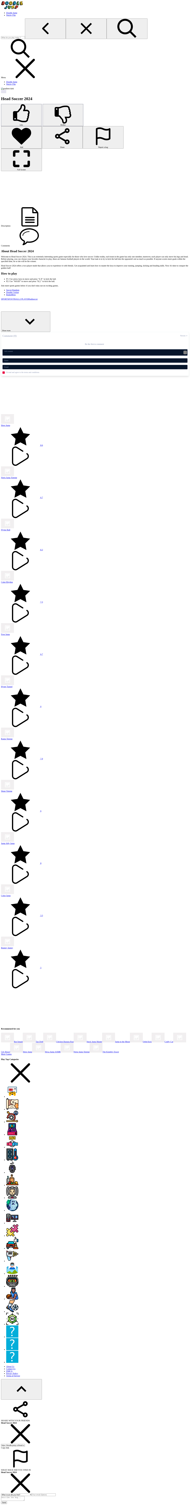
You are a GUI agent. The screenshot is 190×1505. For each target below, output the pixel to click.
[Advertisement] (78, 189)
